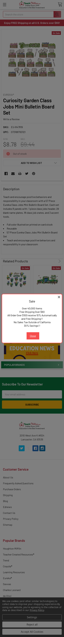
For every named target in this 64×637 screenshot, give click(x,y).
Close (33, 335)
